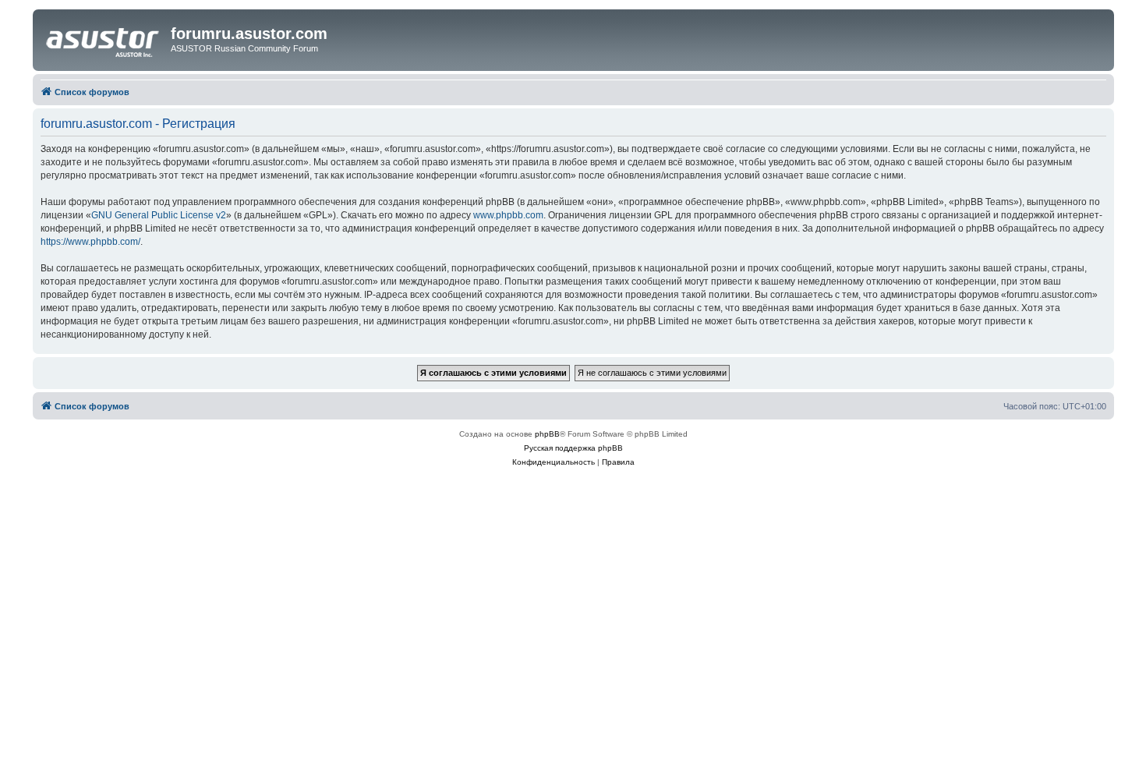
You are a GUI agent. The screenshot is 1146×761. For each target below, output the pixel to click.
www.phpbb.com (508, 215)
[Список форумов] (104, 38)
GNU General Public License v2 (158, 215)
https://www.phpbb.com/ (90, 241)
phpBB (547, 434)
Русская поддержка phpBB (573, 448)
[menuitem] (553, 462)
